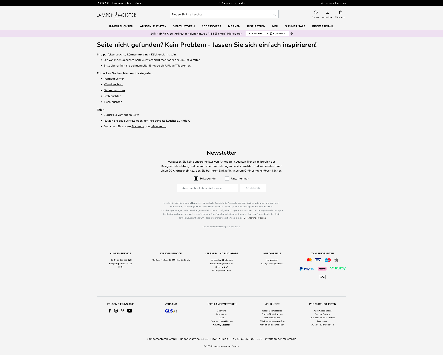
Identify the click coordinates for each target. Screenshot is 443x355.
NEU (275, 26)
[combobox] (224, 14)
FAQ (120, 267)
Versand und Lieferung (222, 259)
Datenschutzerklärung (255, 217)
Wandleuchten (113, 84)
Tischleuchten (113, 101)
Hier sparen (234, 33)
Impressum (221, 314)
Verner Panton (322, 314)
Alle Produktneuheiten (322, 324)
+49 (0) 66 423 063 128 (120, 259)
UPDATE (267, 33)
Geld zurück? (221, 267)
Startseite (138, 126)
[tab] (120, 266)
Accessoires (322, 321)
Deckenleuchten (114, 90)
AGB (221, 317)
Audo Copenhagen (323, 310)
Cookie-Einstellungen (272, 314)
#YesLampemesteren (272, 310)
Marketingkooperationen (272, 324)
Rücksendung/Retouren (221, 263)
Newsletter (272, 259)
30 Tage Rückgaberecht (272, 263)
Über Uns (221, 310)
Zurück (108, 114)
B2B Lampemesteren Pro (272, 321)
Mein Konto (158, 126)
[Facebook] (110, 311)
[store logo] (116, 14)
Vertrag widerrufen (221, 270)
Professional (323, 26)
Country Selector (221, 324)
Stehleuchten (112, 96)
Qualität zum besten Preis (322, 317)
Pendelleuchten (114, 78)
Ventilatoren (184, 26)
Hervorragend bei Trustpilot (126, 2)
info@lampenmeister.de (120, 263)
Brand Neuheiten (272, 317)
